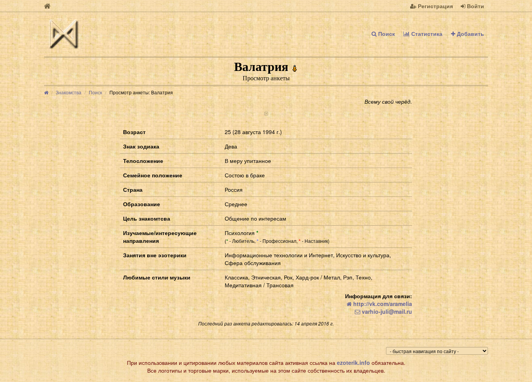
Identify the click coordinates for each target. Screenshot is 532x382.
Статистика (426, 33)
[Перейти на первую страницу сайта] (47, 6)
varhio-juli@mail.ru (386, 311)
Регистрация (434, 6)
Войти (474, 6)
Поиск (386, 33)
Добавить (469, 33)
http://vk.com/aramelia (382, 304)
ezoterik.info (353, 362)
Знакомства (68, 92)
